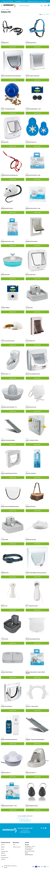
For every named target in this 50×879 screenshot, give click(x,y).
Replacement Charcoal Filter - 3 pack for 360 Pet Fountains (35, 673)
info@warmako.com (29, 854)
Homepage (3, 9)
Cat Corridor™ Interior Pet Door (32, 706)
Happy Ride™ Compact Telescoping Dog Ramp (35, 739)
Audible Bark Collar (5, 572)
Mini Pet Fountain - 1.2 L (5, 373)
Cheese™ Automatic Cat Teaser (32, 440)
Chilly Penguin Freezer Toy (31, 142)
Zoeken (41, 5)
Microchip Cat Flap (4, 142)
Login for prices (12, 46)
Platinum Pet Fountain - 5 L (31, 772)
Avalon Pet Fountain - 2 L (6, 772)
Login (14, 844)
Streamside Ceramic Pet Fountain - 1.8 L (9, 407)
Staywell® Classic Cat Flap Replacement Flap (10, 506)
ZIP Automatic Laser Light (31, 539)
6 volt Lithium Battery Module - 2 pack (33, 108)
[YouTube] (45, 828)
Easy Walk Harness (5, 42)
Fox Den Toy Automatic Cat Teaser (8, 340)
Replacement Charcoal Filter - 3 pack (33, 208)
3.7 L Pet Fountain (4, 539)
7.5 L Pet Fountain (4, 638)
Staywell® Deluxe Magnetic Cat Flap (33, 373)
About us (3, 844)
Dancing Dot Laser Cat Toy (31, 407)
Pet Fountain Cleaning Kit (31, 473)
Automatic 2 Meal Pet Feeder (6, 672)
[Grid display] (46, 14)
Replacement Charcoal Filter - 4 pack (33, 175)
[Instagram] (41, 828)
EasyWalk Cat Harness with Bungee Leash (9, 175)
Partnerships (3, 855)
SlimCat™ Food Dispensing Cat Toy (8, 108)
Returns (2, 849)
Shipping (3, 846)
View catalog (1, 5)
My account (16, 842)
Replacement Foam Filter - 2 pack (7, 241)
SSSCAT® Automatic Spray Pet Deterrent (9, 739)
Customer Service (5, 842)
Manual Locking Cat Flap (30, 274)
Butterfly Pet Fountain (5, 274)
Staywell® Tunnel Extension (6, 706)
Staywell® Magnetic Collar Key (32, 805)
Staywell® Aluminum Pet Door (32, 241)
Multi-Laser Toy (4, 605)
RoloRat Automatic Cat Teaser (7, 208)
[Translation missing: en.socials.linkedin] (43, 828)
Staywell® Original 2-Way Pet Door (32, 75)
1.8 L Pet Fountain (29, 307)
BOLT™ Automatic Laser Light (32, 605)
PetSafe (2, 41)
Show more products (25, 820)
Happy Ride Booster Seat (30, 506)
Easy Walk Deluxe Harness (31, 42)
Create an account (16, 846)
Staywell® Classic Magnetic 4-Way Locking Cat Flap (36, 572)
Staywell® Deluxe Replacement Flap (33, 638)
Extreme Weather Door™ (31, 340)
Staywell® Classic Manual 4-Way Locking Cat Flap (11, 75)
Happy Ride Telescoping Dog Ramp (8, 440)
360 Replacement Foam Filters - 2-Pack (9, 805)
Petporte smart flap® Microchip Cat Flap (9, 473)
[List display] (48, 14)
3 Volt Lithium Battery (5, 307)
